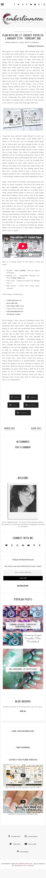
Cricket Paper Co (18, 278)
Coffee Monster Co (14, 300)
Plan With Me (19, 31)
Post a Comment (32, 42)
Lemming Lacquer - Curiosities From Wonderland (23, 625)
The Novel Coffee (13, 314)
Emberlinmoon (25, 864)
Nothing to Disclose (36, 46)
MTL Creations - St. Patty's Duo (23, 669)
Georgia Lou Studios (24, 866)
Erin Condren (20, 270)
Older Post (36, 428)
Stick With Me (12, 303)
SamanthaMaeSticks (15, 311)
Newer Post (9, 428)
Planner (28, 31)
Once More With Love (15, 306)
